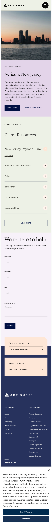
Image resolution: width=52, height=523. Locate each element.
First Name (8, 256)
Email (6, 287)
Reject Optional (26, 512)
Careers (7, 418)
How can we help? (10, 303)
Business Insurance (35, 422)
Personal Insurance (35, 414)
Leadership (8, 422)
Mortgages (32, 418)
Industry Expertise (35, 456)
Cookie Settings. (10, 506)
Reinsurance (33, 452)
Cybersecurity (34, 437)
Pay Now (9, 155)
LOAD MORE (26, 223)
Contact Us (8, 433)
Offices (7, 429)
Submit (10, 326)
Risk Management (35, 445)
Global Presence (10, 425)
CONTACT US (12, 108)
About (7, 414)
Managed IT (33, 441)
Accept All (25, 519)
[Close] (49, 470)
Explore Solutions (32, 108)
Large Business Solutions (37, 425)
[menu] (45, 5)
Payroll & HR (33, 433)
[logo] (14, 5)
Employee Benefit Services (38, 429)
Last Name (8, 271)
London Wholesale (35, 448)
